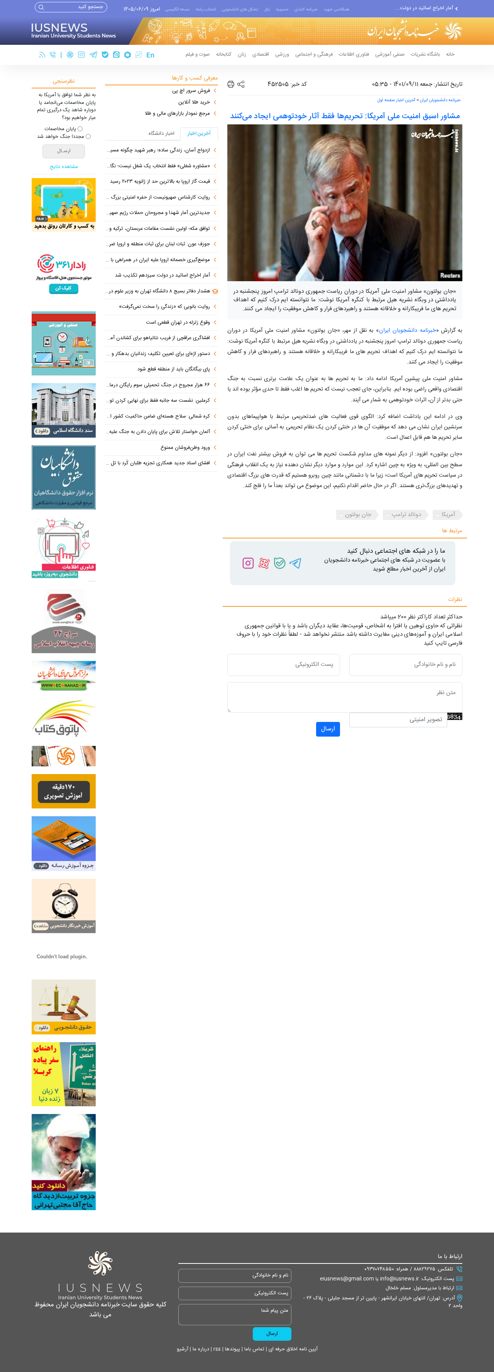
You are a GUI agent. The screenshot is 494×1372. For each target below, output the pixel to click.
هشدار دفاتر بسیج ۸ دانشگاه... (422, 11)
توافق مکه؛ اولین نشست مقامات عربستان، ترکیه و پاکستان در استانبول (157, 229)
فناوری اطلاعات (354, 54)
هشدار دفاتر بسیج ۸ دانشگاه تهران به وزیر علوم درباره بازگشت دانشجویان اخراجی (157, 291)
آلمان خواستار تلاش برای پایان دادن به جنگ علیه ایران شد (157, 432)
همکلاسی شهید (336, 9)
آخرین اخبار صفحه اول (396, 100)
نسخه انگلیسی (177, 9)
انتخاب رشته (206, 9)
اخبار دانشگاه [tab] (161, 133)
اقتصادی (260, 54)
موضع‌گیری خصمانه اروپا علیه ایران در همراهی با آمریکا (157, 260)
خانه (450, 54)
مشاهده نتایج (64, 167)
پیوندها (231, 1349)
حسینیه (282, 9)
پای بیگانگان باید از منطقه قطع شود (173, 370)
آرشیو (182, 1349)
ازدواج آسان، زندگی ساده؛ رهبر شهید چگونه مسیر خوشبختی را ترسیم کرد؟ (157, 151)
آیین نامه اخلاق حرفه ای (292, 1349)
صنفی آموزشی (390, 54)
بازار (267, 9)
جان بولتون (358, 515)
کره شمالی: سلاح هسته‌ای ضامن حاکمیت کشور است (157, 417)
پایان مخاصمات (60, 129)
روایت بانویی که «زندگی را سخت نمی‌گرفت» (164, 307)
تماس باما (253, 1349)
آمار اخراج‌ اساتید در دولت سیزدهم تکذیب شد (162, 276)
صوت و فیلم (198, 54)
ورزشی (282, 54)
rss (216, 1349)
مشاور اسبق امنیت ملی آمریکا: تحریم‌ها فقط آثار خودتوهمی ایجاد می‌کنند (345, 116)
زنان (242, 54)
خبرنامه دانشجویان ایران (440, 100)
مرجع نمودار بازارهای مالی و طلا (177, 114)
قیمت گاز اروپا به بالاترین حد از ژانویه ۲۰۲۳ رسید (160, 182)
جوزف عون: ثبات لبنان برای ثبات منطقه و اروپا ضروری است (157, 244)
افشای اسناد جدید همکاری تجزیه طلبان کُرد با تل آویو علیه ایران (157, 463)
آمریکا (448, 515)
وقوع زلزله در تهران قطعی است (178, 323)
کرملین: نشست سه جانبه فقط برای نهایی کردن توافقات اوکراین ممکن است (157, 401)
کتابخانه (224, 54)
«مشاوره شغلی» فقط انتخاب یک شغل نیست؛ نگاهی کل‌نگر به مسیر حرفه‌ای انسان (157, 166)
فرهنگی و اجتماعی (314, 54)
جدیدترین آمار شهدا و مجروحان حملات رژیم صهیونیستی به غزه (157, 213)
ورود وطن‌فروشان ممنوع (185, 448)
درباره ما (200, 1349)
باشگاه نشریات (425, 54)
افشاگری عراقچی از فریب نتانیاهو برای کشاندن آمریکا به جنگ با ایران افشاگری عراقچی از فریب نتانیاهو (157, 338)
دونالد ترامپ (406, 515)
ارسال (328, 729)
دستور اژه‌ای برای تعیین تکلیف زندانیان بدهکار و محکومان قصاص (157, 354)
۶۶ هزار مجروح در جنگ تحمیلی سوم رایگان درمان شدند (157, 385)
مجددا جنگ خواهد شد (60, 137)
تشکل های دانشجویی (240, 9)
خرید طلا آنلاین (194, 103)
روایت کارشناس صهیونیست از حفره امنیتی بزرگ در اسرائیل (157, 198)
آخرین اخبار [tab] (199, 133)
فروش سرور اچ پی (191, 91)
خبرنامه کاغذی (306, 9)
